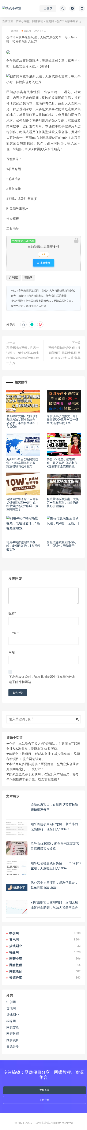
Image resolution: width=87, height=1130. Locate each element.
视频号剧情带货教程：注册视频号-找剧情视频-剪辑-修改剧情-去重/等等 (64, 353)
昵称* (12, 613)
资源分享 (12, 1046)
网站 (11, 652)
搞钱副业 (12, 1014)
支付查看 (44, 262)
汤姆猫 (14, 31)
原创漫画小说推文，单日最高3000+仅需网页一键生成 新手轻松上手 (63, 420)
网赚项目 (12, 1040)
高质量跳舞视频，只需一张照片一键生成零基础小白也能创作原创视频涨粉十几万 (22, 355)
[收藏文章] (23, 324)
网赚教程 (37, 21)
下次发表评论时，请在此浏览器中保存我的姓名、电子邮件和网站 (44, 679)
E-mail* (13, 633)
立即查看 (44, 1090)
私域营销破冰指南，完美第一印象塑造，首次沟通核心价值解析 (63, 503)
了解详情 (44, 1100)
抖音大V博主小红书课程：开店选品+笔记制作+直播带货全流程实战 (62, 463)
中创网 (11, 1002)
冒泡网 (50, 21)
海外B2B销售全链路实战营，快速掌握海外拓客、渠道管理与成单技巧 (22, 463)
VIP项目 (14, 277)
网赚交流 (12, 1027)
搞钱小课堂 (23, 21)
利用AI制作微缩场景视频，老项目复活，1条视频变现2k (23, 546)
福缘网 (11, 1021)
